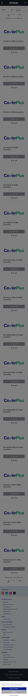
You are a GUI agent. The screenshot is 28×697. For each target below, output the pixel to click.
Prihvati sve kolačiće (14, 688)
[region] (14, 689)
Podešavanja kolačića (13, 695)
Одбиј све (14, 691)
